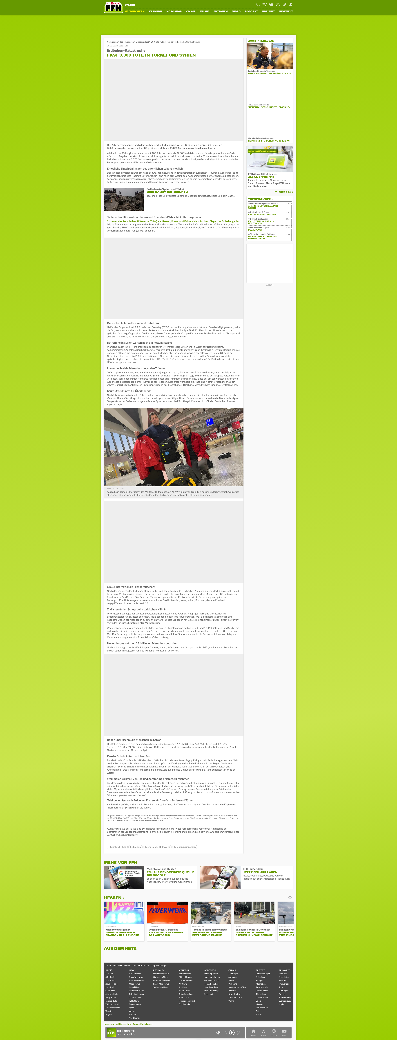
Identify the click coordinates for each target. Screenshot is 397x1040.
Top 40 (108, 1011)
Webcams (232, 984)
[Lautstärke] (218, 1032)
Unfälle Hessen (185, 981)
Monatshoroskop (211, 984)
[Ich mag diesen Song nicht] (238, 1032)
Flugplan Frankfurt (187, 1001)
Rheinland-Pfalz (117, 847)
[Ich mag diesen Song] (226, 1032)
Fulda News (134, 1001)
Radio (108, 970)
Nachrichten (134, 11)
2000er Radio (111, 984)
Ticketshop (261, 994)
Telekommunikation (185, 847)
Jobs (281, 987)
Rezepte (259, 981)
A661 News (184, 991)
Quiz (258, 1011)
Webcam (284, 3)
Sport (131, 1008)
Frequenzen (284, 984)
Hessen (112, 897)
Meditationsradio (112, 1008)
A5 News (183, 987)
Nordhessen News (161, 974)
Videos (231, 981)
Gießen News (135, 998)
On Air (191, 11)
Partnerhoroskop (211, 991)
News (132, 970)
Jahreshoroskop (211, 987)
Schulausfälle (184, 1004)
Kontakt (282, 981)
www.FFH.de (124, 966)
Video (236, 11)
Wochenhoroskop (211, 981)
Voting (231, 1001)
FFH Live (109, 974)
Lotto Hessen (262, 998)
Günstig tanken (185, 994)
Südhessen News (160, 987)
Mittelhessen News (161, 981)
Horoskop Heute (211, 974)
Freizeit (268, 11)
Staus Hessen (185, 974)
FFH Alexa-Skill (282, 192)
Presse (282, 994)
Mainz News (134, 984)
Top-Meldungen (127, 42)
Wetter (277, 3)
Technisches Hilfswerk (157, 847)
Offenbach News (136, 994)
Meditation (260, 984)
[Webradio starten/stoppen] (232, 1032)
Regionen (158, 970)
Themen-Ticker (259, 199)
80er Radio (110, 977)
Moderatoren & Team (237, 987)
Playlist (264, 3)
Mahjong (259, 1004)
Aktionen (220, 11)
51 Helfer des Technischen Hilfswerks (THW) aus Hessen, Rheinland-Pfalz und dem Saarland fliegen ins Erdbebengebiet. (173, 221)
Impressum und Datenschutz (117, 1024)
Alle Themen (134, 1018)
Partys (259, 1015)
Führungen (283, 991)
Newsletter (284, 977)
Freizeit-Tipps (262, 991)
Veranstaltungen (263, 974)
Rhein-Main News (161, 984)
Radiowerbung (285, 998)
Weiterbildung (285, 1001)
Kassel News (134, 987)
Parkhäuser (184, 998)
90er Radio (110, 981)
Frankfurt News (136, 977)
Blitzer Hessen (185, 977)
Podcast (251, 11)
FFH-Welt (286, 11)
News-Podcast (234, 994)
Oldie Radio (110, 991)
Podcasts (232, 991)
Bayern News (135, 1004)
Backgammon (262, 1008)
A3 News (183, 984)
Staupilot (271, 3)
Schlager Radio (111, 994)
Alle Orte (133, 1015)
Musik (204, 11)
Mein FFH (290, 3)
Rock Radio (110, 987)
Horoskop (174, 11)
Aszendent (208, 994)
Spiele (258, 1001)
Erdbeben (135, 847)
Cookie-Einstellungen (143, 1024)
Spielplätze (260, 977)
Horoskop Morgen (212, 977)
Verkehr (155, 11)
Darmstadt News (136, 991)
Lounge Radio (111, 1001)
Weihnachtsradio (112, 1004)
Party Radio (110, 998)
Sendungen (233, 974)
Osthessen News (160, 977)
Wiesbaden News (136, 981)
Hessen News (135, 974)
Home (253, 1035)
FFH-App (283, 974)
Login (281, 1004)
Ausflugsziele (262, 987)
